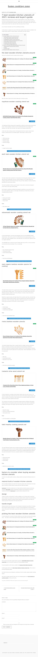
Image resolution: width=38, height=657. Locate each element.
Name (3, 613)
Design (5, 47)
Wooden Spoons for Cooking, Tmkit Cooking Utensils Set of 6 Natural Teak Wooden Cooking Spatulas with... (21, 93)
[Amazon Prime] (8, 60)
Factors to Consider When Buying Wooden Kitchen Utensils (14, 45)
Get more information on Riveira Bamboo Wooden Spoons (19, 368)
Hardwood (4, 488)
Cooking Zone (12, 12)
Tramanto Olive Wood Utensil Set (25, 565)
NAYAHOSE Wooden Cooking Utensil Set (11, 37)
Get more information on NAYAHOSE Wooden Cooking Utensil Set (19, 151)
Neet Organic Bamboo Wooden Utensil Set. (21, 567)
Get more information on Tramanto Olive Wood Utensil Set (19, 421)
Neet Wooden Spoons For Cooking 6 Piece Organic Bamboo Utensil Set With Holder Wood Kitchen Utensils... (21, 76)
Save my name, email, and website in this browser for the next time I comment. (18, 624)
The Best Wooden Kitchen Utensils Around (11, 36)
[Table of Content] (25, 34)
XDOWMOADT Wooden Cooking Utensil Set (12, 39)
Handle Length (7, 48)
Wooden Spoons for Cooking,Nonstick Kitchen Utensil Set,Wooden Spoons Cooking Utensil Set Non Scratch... (21, 64)
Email (3, 618)
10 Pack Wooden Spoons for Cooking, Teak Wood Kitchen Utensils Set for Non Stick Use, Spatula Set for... (21, 70)
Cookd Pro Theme (31, 652)
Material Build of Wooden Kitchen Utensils (11, 46)
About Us (5, 642)
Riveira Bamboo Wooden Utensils (10, 41)
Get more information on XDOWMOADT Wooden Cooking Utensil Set (19, 261)
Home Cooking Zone (19, 6)
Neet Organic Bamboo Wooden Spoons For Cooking (13, 40)
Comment (4, 601)
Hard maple (8, 489)
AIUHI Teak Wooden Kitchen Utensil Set (11, 38)
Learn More (32, 121)
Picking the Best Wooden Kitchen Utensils (11, 49)
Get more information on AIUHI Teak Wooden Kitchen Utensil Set (19, 209)
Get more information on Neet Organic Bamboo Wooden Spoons (19, 318)
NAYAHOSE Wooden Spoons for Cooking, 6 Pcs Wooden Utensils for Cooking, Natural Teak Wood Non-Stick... (21, 58)
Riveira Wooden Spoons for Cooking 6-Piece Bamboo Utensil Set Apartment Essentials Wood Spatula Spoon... (21, 81)
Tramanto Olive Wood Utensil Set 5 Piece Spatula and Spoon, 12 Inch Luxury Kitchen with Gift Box (21, 87)
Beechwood (13, 490)
